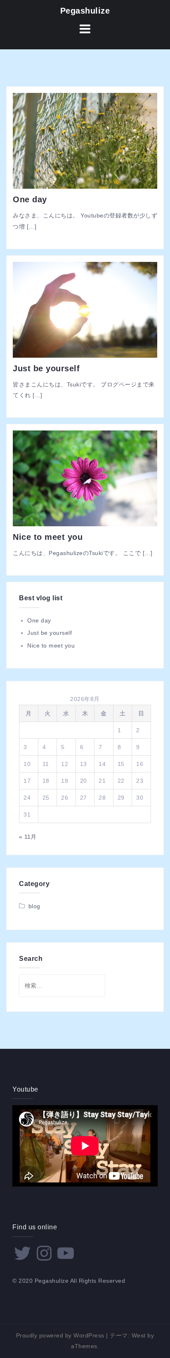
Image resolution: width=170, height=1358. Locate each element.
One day (30, 199)
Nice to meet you (48, 536)
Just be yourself (46, 368)
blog (34, 906)
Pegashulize (85, 10)
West (139, 1335)
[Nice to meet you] (85, 477)
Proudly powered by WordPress (60, 1335)
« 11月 (28, 836)
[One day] (85, 140)
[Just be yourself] (85, 309)
